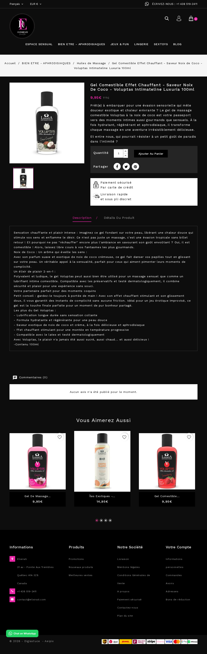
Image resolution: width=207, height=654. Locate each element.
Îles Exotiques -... (102, 496)
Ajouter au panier (150, 153)
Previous (13, 421)
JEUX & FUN (120, 44)
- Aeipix (48, 641)
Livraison (123, 559)
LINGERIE (141, 44)
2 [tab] (101, 520)
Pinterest (135, 166)
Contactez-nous (127, 607)
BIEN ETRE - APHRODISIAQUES (81, 44)
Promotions (76, 559)
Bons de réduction (178, 599)
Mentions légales (128, 567)
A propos (123, 591)
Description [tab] (82, 218)
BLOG (177, 44)
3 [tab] (105, 520)
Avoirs (170, 583)
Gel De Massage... (37, 496)
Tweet (126, 166)
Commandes (174, 575)
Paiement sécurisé (129, 599)
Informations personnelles (174, 563)
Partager (117, 166)
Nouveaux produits (81, 567)
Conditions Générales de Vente (133, 579)
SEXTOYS (161, 44)
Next (193, 421)
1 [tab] (96, 520)
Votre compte (178, 547)
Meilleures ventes (81, 575)
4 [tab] (110, 520)
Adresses (172, 591)
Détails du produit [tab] (119, 218)
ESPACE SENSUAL (39, 44)
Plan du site (125, 615)
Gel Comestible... (167, 496)
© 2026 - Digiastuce (26, 641)
